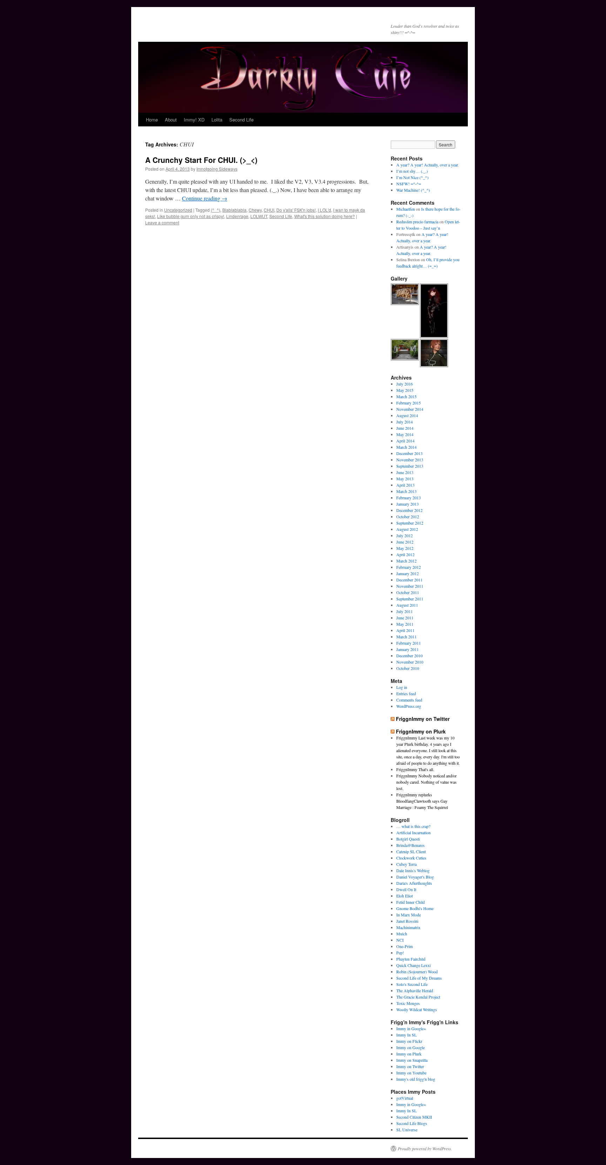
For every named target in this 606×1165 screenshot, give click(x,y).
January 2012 (407, 573)
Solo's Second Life (411, 984)
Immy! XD (194, 119)
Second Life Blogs (411, 1123)
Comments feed (409, 700)
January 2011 (407, 649)
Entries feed (406, 693)
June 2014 (404, 428)
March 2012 (406, 561)
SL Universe (406, 1129)
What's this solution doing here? (324, 216)
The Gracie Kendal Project (418, 997)
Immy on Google (410, 1047)
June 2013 (404, 472)
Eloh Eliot (404, 896)
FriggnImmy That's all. (415, 769)
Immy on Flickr (409, 1041)
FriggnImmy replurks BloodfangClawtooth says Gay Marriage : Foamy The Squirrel (422, 801)
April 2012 (405, 554)
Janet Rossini (407, 921)
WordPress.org (408, 706)
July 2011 (404, 611)
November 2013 (409, 459)
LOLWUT (258, 216)
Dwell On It (406, 889)
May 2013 (404, 478)
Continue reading (204, 198)
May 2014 (404, 434)
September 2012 (409, 523)
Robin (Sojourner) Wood (417, 971)
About (171, 119)
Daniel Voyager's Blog (415, 877)
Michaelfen (405, 209)
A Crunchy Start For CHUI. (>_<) (201, 159)
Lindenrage (237, 216)
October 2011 (407, 592)
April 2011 (405, 630)
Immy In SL (406, 1035)
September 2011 (409, 598)
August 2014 (407, 415)
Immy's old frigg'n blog (415, 1079)
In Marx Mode (408, 914)
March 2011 (406, 636)
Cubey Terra (406, 864)
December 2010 (409, 655)
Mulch (401, 933)
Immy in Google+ (411, 1028)
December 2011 (409, 579)
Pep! (400, 952)
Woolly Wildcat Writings (416, 1009)
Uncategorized (178, 210)
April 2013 (405, 485)
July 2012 (404, 535)
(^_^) (215, 210)
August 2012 (407, 529)
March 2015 (406, 396)
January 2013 (407, 504)
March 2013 (406, 491)
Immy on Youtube (411, 1072)
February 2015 (408, 403)
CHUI (269, 210)
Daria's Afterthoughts (414, 883)
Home (152, 119)
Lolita (216, 119)
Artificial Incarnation (413, 832)
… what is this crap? (413, 826)
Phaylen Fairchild (410, 959)
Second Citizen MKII (414, 1117)
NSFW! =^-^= (408, 183)
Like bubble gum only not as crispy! (190, 216)
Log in (401, 687)
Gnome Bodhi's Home (414, 908)
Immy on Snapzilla (411, 1060)
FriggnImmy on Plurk (421, 731)
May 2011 (404, 624)
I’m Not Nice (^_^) (412, 177)
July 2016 (404, 384)
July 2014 (404, 421)
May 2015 (404, 390)
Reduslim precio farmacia (417, 221)
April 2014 (405, 440)
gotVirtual (404, 1098)
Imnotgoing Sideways (216, 169)
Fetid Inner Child (410, 902)
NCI (400, 940)
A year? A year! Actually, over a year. (427, 164)
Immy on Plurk (409, 1054)
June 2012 (404, 542)
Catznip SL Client (411, 851)
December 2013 (409, 453)
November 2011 (409, 586)
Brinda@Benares (410, 845)
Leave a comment (162, 222)
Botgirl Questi (408, 839)
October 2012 (407, 516)
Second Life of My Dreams (419, 978)
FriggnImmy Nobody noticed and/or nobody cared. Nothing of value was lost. (426, 782)
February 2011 (408, 643)
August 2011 (407, 605)
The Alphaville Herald (414, 990)
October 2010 (407, 668)
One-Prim (404, 946)
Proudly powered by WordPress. (425, 1148)
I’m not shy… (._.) (412, 171)
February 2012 (408, 567)
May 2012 (404, 548)
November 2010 (409, 662)
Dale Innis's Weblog (413, 870)
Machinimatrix (408, 927)
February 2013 (408, 497)
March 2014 (406, 447)
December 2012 (409, 510)
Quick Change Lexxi (413, 965)
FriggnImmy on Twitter (423, 718)
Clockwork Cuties (411, 858)
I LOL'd (324, 210)
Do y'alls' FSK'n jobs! (296, 210)
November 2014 (409, 409)
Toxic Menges (408, 1003)
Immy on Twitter (410, 1066)
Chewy (255, 210)
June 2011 (404, 617)
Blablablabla (234, 210)
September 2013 (409, 466)
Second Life (241, 119)
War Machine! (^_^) (413, 190)
